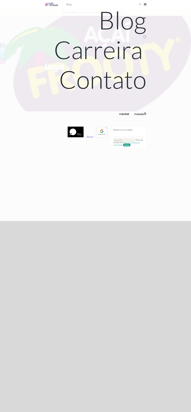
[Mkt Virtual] (51, 4)
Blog (69, 4)
